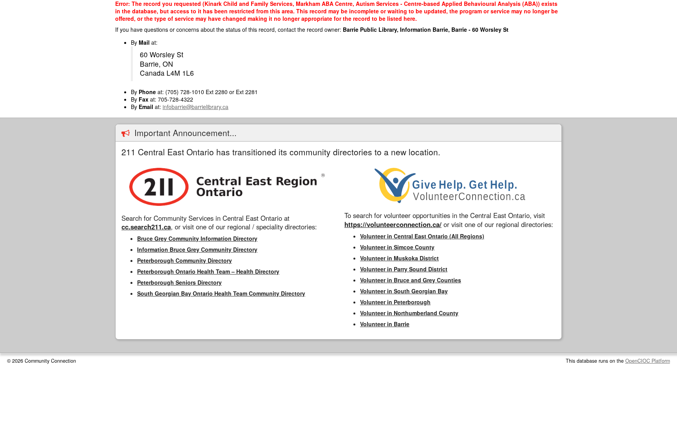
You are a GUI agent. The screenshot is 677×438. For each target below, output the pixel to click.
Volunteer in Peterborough (395, 302)
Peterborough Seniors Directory (179, 282)
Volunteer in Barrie (384, 324)
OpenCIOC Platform (647, 360)
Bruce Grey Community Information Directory (197, 238)
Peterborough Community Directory (184, 260)
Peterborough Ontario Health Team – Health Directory (208, 271)
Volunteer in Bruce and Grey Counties (410, 280)
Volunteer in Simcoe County (397, 247)
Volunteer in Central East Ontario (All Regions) (422, 236)
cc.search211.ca (146, 226)
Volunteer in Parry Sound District (403, 269)
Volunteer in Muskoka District (399, 258)
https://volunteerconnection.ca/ (393, 224)
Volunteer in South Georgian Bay (404, 291)
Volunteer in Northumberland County (409, 313)
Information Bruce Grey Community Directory (197, 249)
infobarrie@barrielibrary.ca (195, 107)
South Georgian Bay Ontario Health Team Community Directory (221, 293)
